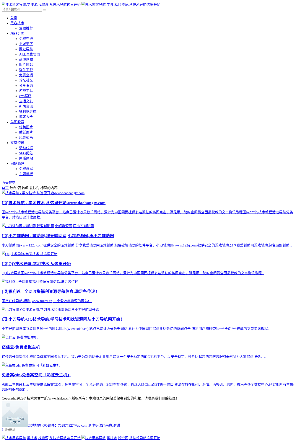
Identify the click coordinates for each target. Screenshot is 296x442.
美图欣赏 (17, 122)
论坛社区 (26, 80)
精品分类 (17, 33)
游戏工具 (26, 91)
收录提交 (9, 182)
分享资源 (26, 85)
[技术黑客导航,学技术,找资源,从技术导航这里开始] (81, 5)
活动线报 (26, 148)
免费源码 (26, 169)
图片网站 (26, 65)
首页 (13, 18)
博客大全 (26, 117)
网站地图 (35, 425)
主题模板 (26, 174)
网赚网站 (26, 158)
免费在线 (26, 39)
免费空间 (26, 75)
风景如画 (26, 137)
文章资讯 (17, 143)
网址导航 (26, 49)
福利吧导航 (27, 111)
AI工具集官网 (29, 54)
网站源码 (17, 163)
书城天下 (26, 44)
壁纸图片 (26, 132)
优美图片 (26, 127)
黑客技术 (17, 23)
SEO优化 (26, 153)
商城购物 (26, 59)
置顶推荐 (26, 28)
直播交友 (26, 101)
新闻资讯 (26, 106)
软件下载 (26, 70)
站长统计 (10, 429)
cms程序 (25, 96)
